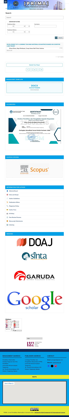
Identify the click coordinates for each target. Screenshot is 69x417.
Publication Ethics (13, 202)
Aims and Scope (12, 194)
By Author (37, 24)
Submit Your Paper (34, 65)
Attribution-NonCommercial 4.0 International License (50, 412)
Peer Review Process (13, 217)
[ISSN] (34, 344)
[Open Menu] (5, 1)
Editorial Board (12, 191)
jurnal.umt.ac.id (57, 362)
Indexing (10, 225)
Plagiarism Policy (12, 206)
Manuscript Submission (14, 221)
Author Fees (11, 209)
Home (7, 8)
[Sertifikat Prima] (34, 143)
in (41, 69)
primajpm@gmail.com (57, 360)
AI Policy (10, 213)
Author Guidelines (13, 198)
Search (60, 37)
